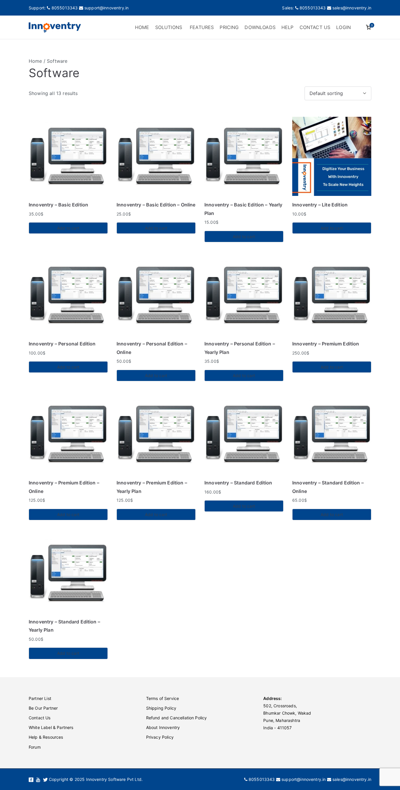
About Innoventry (163, 727)
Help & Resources (46, 737)
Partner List (40, 698)
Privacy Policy (160, 737)
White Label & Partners (51, 727)
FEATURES (202, 27)
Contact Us (40, 717)
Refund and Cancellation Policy (176, 717)
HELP (287, 27)
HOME (142, 27)
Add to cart (68, 228)
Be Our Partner (43, 708)
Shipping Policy (161, 708)
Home (35, 61)
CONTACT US (315, 27)
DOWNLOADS (260, 27)
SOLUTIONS (168, 27)
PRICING (229, 27)
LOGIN (343, 27)
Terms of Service (162, 698)
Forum (35, 747)
